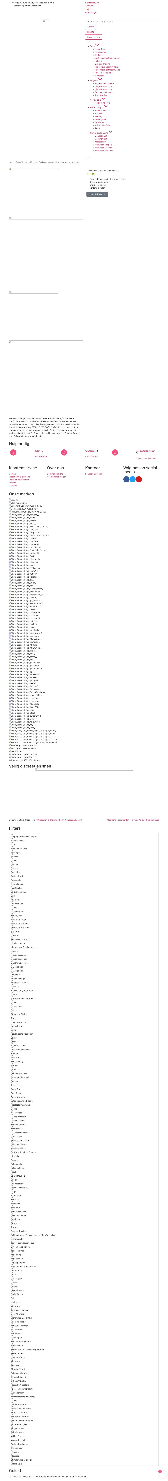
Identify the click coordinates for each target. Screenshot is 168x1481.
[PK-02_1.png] (46, 219)
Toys (18, 162)
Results (90, 32)
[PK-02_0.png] (33, 169)
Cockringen (44, 162)
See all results (93, 37)
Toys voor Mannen (29, 162)
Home (11, 162)
